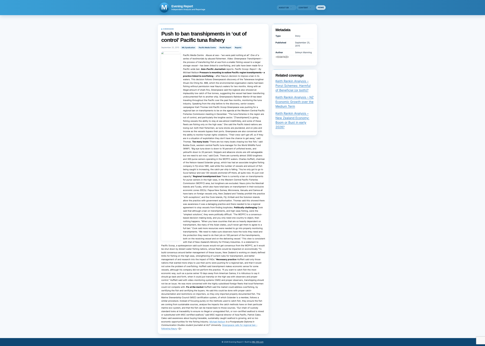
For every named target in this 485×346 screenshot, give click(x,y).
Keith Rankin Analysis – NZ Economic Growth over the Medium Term (294, 101)
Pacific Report (225, 48)
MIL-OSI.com (257, 342)
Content (303, 7)
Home (321, 7)
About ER (284, 7)
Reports (238, 48)
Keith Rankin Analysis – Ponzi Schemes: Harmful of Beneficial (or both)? (293, 85)
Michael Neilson (217, 321)
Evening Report (182, 6)
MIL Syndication (188, 48)
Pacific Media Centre (207, 48)
